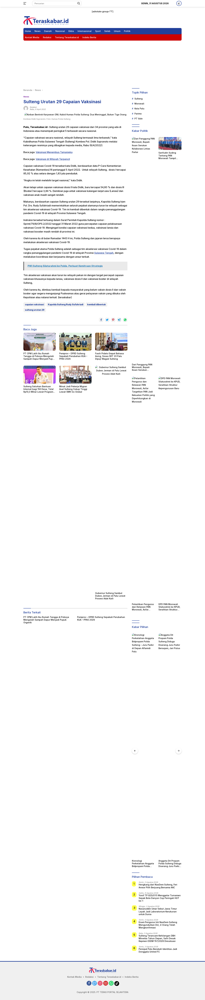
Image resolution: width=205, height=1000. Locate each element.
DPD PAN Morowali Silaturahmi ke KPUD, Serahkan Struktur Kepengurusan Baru (169, 607)
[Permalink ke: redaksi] (25, 108)
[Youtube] (105, 983)
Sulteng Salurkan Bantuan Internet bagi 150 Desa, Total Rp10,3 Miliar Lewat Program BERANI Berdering (38, 389)
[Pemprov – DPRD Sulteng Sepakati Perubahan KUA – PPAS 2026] (75, 342)
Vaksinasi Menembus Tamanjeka (54, 152)
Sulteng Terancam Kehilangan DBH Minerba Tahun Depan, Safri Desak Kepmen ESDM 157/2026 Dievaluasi (157, 938)
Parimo (138, 113)
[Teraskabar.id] (45, 20)
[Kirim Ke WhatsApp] (125, 320)
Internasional (85, 31)
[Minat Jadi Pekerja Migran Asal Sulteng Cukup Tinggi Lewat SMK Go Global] (75, 375)
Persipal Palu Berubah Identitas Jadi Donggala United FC (158, 950)
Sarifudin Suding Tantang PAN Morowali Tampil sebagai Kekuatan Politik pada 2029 (168, 155)
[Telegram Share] (119, 320)
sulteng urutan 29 (34, 310)
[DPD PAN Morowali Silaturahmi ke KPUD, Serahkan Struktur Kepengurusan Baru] (170, 489)
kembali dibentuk (96, 304)
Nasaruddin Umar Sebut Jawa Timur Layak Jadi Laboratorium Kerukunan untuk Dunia (158, 911)
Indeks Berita (89, 37)
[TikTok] (116, 983)
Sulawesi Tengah (103, 252)
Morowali (139, 103)
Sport (98, 31)
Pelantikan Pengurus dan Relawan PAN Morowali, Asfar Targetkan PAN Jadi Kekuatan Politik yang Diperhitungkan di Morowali (143, 607)
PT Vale (138, 118)
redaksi (33, 107)
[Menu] (25, 3)
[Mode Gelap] (179, 3)
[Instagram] (100, 983)
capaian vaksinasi (34, 304)
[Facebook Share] (101, 320)
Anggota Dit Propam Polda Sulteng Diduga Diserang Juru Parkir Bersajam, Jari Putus (169, 863)
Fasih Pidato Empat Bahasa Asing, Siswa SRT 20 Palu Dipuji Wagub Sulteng (109, 356)
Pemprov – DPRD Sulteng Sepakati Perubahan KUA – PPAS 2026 (73, 356)
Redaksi (47, 37)
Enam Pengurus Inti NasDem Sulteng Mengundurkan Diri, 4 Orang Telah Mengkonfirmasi (158, 925)
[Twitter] (94, 983)
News (38, 31)
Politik (127, 31)
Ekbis (71, 31)
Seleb (107, 31)
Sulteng (138, 98)
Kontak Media (32, 37)
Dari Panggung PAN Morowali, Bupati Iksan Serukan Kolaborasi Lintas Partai (142, 367)
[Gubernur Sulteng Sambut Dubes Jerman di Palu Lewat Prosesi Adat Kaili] (111, 478)
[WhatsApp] (111, 983)
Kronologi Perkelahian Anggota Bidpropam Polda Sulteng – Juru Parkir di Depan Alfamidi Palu (143, 863)
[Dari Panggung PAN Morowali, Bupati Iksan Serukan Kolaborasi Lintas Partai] (143, 249)
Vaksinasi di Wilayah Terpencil (53, 159)
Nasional (60, 31)
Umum (117, 31)
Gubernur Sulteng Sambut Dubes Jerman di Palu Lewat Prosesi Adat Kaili (110, 596)
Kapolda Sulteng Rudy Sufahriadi (65, 304)
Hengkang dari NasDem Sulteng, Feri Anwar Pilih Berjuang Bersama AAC (158, 886)
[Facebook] (89, 983)
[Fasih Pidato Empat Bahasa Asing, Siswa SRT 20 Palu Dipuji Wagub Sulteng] (111, 342)
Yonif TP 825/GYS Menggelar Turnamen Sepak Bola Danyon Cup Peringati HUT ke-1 (160, 898)
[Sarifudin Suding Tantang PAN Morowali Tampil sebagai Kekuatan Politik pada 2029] (170, 143)
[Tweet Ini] (107, 320)
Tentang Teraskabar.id (67, 37)
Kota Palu (139, 108)
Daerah (48, 31)
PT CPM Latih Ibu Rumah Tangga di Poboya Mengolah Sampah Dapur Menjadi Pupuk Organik (39, 356)
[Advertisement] (102, 63)
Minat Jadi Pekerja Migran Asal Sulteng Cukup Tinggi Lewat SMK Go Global (73, 389)
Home (28, 31)
